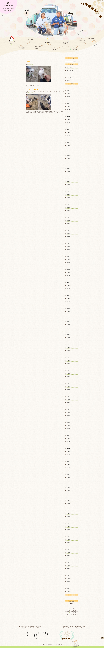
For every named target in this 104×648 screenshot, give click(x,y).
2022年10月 (68, 236)
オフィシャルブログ (49, 635)
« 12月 (66, 616)
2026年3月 (68, 103)
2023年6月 (68, 210)
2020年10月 (68, 311)
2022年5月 (68, 249)
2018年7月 (68, 396)
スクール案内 (91, 43)
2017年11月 (68, 422)
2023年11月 (68, 194)
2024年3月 (68, 181)
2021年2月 (68, 298)
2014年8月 (68, 536)
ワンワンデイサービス (47, 43)
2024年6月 (68, 171)
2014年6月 (68, 539)
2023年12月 (68, 191)
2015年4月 (68, 510)
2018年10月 (68, 389)
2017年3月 (68, 438)
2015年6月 (68, 503)
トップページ (12, 43)
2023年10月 (68, 197)
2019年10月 (68, 350)
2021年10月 (68, 272)
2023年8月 (68, 204)
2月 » (77, 616)
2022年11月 (68, 233)
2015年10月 (68, 490)
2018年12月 (68, 383)
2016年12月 (68, 448)
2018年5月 (68, 402)
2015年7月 (68, 500)
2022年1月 (68, 262)
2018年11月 (68, 386)
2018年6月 (68, 399)
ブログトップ (71, 58)
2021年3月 (68, 295)
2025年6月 (68, 132)
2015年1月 (68, 519)
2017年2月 (68, 441)
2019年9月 (68, 353)
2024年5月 (68, 174)
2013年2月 (68, 588)
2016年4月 (68, 474)
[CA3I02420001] (44, 81)
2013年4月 (68, 581)
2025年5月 (68, 135)
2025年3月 (68, 142)
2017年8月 (68, 428)
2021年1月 (68, 301)
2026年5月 (68, 96)
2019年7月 (68, 360)
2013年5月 (68, 578)
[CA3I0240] (32, 81)
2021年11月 (68, 269)
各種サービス (82, 43)
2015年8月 (68, 497)
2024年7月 (68, 168)
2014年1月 (68, 555)
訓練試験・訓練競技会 (65, 43)
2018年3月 (68, 409)
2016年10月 (68, 454)
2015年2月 (68, 516)
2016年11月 (68, 451)
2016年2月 (68, 477)
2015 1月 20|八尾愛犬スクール (99, 0)
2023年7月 (68, 207)
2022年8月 (68, 243)
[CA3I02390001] (44, 109)
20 (69, 612)
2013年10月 (68, 565)
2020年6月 (68, 324)
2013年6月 (68, 575)
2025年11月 (68, 116)
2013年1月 (68, 591)
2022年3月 (68, 256)
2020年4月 (68, 331)
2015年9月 (68, 493)
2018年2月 (68, 412)
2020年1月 (68, 340)
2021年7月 (68, 282)
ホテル (56, 43)
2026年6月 (68, 93)
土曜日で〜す (69, 77)
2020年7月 (68, 321)
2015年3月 (68, 513)
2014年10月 (68, 529)
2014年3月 (68, 549)
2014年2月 (68, 552)
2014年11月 (68, 526)
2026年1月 (68, 109)
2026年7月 (68, 90)
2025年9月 (68, 122)
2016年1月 (68, 480)
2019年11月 (68, 347)
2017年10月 (68, 425)
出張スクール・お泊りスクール (38, 43)
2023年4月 (68, 217)
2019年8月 (68, 357)
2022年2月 (68, 259)
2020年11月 (68, 308)
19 (67, 612)
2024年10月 (68, 158)
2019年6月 (68, 363)
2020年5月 (68, 327)
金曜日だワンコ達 (69, 80)
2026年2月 (68, 106)
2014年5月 (68, 542)
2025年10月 (68, 119)
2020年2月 (68, 337)
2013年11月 (68, 562)
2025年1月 (68, 148)
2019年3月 (68, 373)
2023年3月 (68, 220)
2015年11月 (68, 487)
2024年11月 (68, 155)
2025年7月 (68, 129)
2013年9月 (68, 568)
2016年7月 (68, 464)
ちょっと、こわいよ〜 (32, 89)
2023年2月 (68, 223)
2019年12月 (68, 344)
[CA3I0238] (32, 109)
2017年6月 (68, 435)
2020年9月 (68, 314)
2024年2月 (68, 184)
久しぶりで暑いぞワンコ (70, 70)
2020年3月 (68, 334)
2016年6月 (68, 467)
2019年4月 (68, 370)
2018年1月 (68, 415)
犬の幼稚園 (21, 43)
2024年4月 (68, 178)
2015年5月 (68, 506)
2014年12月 (68, 523)
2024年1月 (68, 187)
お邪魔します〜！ (31, 61)
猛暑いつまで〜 (69, 67)
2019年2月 (68, 376)
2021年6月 (68, 285)
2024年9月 (68, 161)
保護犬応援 (74, 43)
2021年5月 (68, 288)
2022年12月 (68, 230)
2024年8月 (68, 165)
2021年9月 (68, 275)
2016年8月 (68, 461)
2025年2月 (68, 145)
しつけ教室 (29, 43)
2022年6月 (68, 246)
